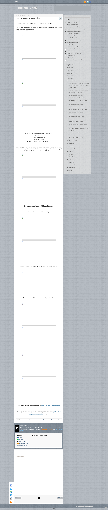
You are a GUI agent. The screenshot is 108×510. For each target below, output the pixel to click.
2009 (68, 76)
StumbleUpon (22, 439)
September (71, 146)
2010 (68, 73)
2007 (68, 171)
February (71, 165)
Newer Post (18, 497)
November (71, 140)
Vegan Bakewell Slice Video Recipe (78, 109)
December (71, 81)
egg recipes (70, 44)
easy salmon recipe (72, 42)
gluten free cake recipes (73, 53)
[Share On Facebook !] (11, 486)
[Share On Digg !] (11, 496)
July (70, 151)
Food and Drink (26, 7)
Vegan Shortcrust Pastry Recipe (77, 107)
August (70, 149)
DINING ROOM (71, 22)
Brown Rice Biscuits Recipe (76, 137)
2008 (68, 78)
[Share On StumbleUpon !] (11, 492)
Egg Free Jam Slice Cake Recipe (77, 97)
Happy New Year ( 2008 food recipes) (79, 83)
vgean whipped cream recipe (53, 419)
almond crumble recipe (72, 24)
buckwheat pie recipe (72, 33)
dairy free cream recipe (31, 419)
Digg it (20, 437)
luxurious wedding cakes (73, 60)
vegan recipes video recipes (42, 419)
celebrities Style (71, 38)
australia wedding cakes (73, 31)
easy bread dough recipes (73, 40)
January (71, 167)
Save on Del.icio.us (23, 441)
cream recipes (23, 419)
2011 (68, 70)
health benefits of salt (72, 57)
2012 (68, 68)
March (70, 162)
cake (41, 414)
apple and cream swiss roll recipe (75, 29)
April (70, 159)
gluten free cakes (71, 55)
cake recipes (70, 35)
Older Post (59, 497)
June (70, 154)
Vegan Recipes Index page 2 (76, 92)
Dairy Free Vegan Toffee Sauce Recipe (78, 90)
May (70, 157)
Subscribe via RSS (23, 443)
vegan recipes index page (50, 406)
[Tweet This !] (11, 489)
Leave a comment (23, 445)
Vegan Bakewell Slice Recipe (76, 104)
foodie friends (70, 49)
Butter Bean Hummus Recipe (76, 121)
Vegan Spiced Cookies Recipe (76, 95)
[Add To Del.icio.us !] (11, 499)
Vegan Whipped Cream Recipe (28, 18)
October (71, 143)
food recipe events (71, 46)
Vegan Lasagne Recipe (74, 119)
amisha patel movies (72, 27)
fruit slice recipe (71, 51)
